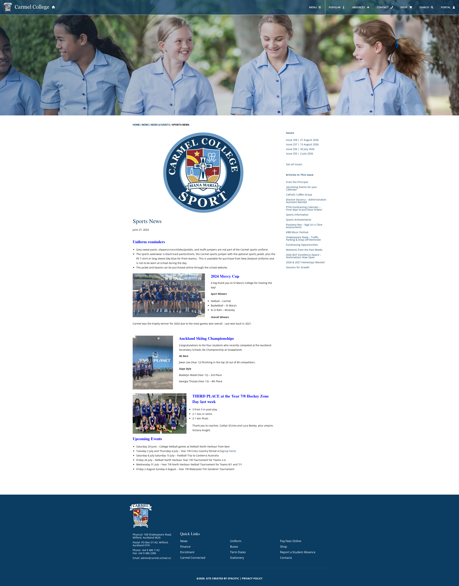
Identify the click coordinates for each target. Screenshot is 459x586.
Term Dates (238, 552)
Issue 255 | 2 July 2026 (299, 153)
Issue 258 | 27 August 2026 (302, 140)
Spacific (233, 578)
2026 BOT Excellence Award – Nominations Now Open (303, 256)
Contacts (286, 558)
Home (136, 124)
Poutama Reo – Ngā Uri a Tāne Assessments (304, 226)
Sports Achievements (298, 219)
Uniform (235, 541)
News (145, 124)
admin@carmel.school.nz (156, 558)
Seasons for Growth (297, 267)
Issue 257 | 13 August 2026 (302, 144)
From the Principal (297, 182)
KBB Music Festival (297, 232)
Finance (185, 547)
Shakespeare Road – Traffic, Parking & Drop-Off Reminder (303, 238)
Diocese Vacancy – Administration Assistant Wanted (306, 201)
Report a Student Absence (297, 552)
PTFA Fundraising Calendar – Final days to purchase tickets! (304, 208)
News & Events (160, 124)
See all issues (294, 164)
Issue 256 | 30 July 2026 (300, 149)
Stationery (237, 558)
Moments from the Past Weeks (304, 249)
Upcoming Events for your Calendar (301, 188)
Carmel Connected (192, 558)
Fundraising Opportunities (302, 244)
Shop (283, 547)
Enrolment (187, 552)
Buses (234, 547)
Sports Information (297, 214)
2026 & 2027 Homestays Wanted (305, 262)
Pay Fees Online (290, 541)
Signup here (227, 451)
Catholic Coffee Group (299, 194)
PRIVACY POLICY (252, 578)
